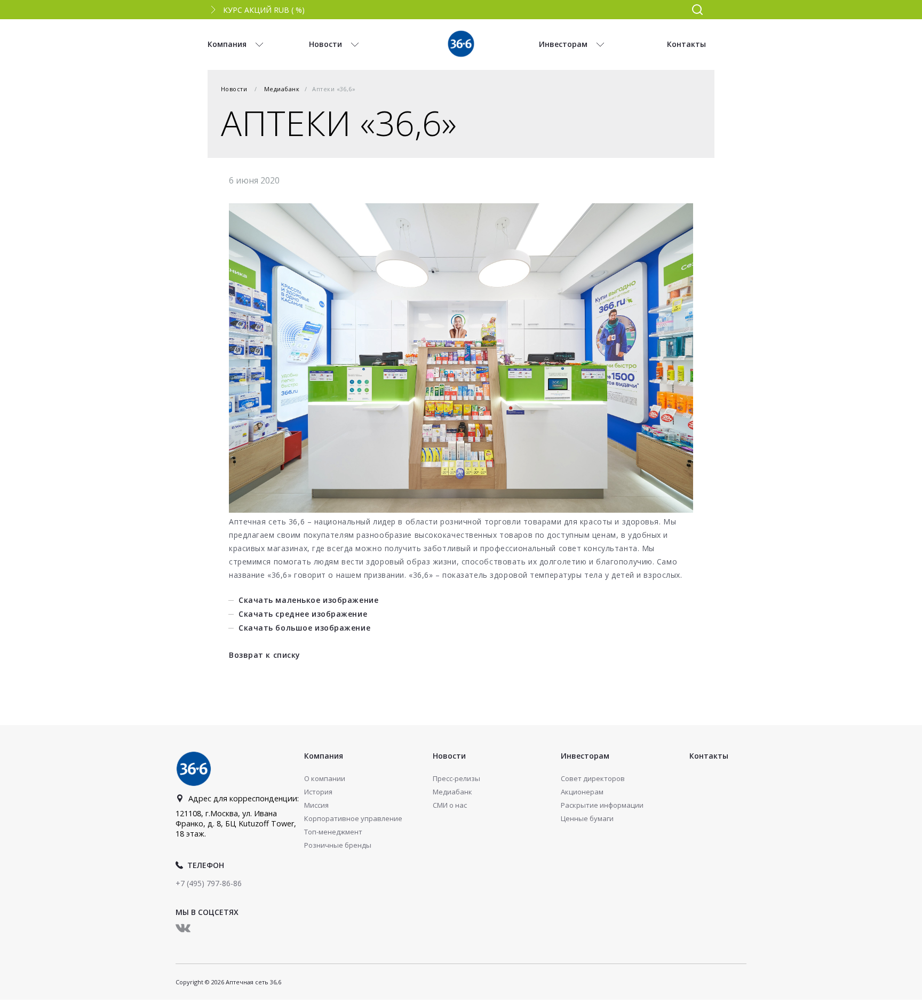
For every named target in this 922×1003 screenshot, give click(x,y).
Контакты (708, 756)
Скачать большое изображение (304, 628)
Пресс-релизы (456, 778)
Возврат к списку (264, 655)
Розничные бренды (337, 845)
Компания (323, 756)
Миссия (316, 805)
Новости (234, 89)
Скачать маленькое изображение (308, 600)
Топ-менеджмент (333, 832)
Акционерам (582, 792)
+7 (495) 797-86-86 (209, 883)
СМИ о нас (450, 805)
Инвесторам (585, 756)
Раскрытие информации (602, 805)
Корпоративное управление (353, 818)
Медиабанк (281, 89)
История (318, 792)
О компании (324, 778)
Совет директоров (593, 778)
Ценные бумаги (587, 818)
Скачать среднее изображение (303, 614)
